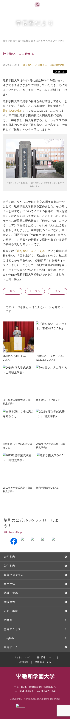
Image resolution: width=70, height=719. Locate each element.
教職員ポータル (43, 662)
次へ (57, 291)
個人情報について (46, 657)
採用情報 (23, 662)
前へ (12, 291)
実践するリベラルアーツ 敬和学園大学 (16, 2)
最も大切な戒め (12, 110)
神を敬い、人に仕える (31, 250)
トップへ (35, 291)
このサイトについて (20, 657)
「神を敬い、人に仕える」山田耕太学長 (42, 64)
